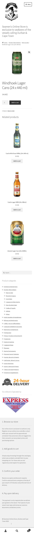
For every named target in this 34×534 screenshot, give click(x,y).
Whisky (8, 311)
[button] (29, 52)
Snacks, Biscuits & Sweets (11, 357)
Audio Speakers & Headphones (12, 317)
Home (5, 42)
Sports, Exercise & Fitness (11, 366)
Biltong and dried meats (11, 320)
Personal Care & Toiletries (11, 354)
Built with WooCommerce (20, 523)
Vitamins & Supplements (11, 372)
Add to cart (15, 102)
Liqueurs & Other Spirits (13, 302)
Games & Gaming (9, 342)
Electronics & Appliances (11, 329)
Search (17, 531)
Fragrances (7, 339)
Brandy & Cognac (11, 296)
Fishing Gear (7, 333)
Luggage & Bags (8, 345)
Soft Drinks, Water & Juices (11, 360)
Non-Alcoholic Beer (11, 305)
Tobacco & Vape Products (11, 369)
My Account (5, 531)
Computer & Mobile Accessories (13, 326)
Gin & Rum (9, 299)
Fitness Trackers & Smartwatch (13, 336)
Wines (8, 314)
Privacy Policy (6, 523)
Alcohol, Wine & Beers (15, 42)
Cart (26, 529)
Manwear (6, 348)
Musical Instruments (10, 351)
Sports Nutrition (8, 363)
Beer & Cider (25, 42)
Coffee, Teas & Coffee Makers (12, 323)
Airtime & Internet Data (10, 287)
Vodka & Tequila (10, 308)
